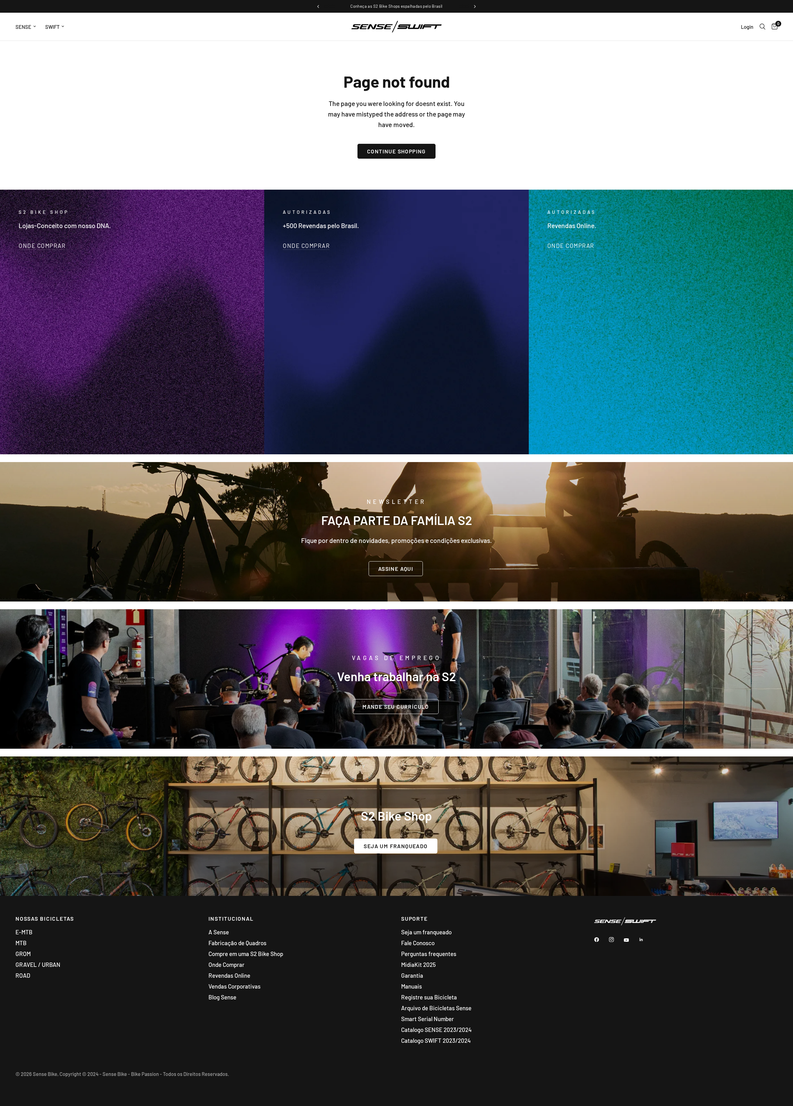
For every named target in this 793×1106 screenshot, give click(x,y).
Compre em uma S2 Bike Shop (245, 953)
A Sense (218, 932)
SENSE (23, 27)
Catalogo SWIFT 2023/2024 (436, 1040)
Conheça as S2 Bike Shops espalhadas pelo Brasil (396, 6)
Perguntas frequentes (428, 953)
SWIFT (52, 27)
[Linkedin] (645, 939)
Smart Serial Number (427, 1018)
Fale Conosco (418, 942)
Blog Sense (222, 997)
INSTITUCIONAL (231, 919)
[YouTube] (630, 940)
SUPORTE (414, 919)
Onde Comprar (226, 964)
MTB (21, 942)
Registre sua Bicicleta (429, 997)
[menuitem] (28, 27)
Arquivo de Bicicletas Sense (436, 1007)
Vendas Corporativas (234, 986)
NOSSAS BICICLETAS (44, 919)
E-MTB (24, 932)
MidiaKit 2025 (418, 964)
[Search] (762, 27)
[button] (396, 568)
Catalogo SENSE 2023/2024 (436, 1029)
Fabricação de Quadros (237, 942)
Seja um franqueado (426, 932)
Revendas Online (229, 975)
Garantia (412, 975)
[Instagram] (616, 939)
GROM (23, 953)
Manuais (411, 986)
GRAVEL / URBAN (37, 964)
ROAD (22, 975)
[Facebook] (601, 939)
